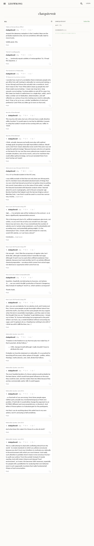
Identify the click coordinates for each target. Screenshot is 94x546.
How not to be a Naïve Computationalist (18, 274)
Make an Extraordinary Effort (15, 27)
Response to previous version (16, 77)
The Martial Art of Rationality (14, 70)
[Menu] (4, 3)
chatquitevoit (47, 14)
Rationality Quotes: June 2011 (15, 334)
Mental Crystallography (13, 52)
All (5, 21)
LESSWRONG (15, 4)
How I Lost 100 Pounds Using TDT (16, 206)
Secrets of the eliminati (13, 112)
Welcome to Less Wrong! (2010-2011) (17, 168)
